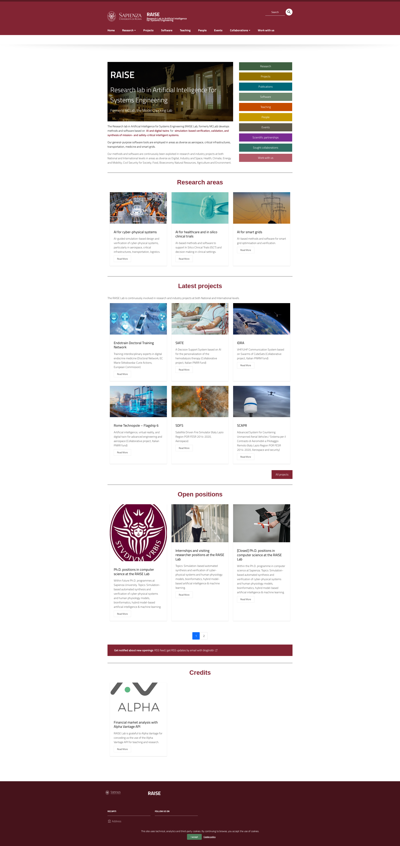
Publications (265, 86)
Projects (148, 30)
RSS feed (159, 650)
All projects (282, 474)
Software (166, 30)
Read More (122, 259)
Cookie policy (210, 836)
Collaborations (239, 30)
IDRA (240, 343)
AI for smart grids (249, 232)
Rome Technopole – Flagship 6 (136, 425)
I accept (194, 836)
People (202, 30)
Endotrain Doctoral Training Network (134, 345)
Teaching (185, 30)
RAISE (154, 793)
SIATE (179, 343)
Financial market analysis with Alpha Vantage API (136, 724)
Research (127, 30)
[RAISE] (124, 16)
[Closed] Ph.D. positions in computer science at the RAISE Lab (259, 555)
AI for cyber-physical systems (135, 232)
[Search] (289, 12)
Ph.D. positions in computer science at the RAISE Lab (134, 572)
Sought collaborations (265, 147)
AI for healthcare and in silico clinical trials (196, 234)
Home (111, 30)
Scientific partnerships (265, 137)
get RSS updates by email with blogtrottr (190, 650)
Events (218, 30)
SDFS (179, 425)
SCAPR (242, 425)
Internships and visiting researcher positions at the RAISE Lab (199, 555)
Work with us (266, 30)
